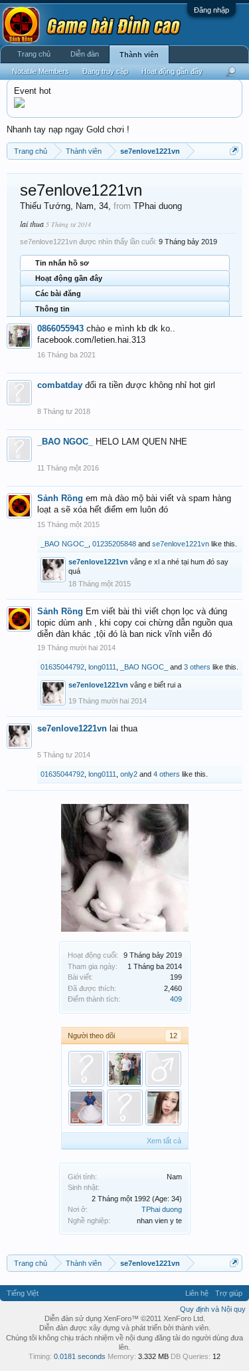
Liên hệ (196, 1293)
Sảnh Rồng (60, 498)
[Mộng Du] (86, 1107)
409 (176, 999)
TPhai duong (161, 1209)
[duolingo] (163, 1069)
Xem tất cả (164, 1141)
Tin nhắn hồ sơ (62, 263)
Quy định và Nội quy (213, 1309)
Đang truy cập (105, 71)
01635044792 (62, 667)
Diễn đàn (84, 54)
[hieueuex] (86, 1069)
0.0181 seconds (80, 1356)
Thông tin (52, 309)
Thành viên (139, 55)
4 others (166, 774)
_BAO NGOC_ (65, 442)
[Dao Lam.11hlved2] (163, 1107)
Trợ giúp (228, 1293)
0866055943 (60, 328)
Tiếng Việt (23, 1293)
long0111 (102, 667)
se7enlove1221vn (180, 544)
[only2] (125, 1107)
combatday (59, 385)
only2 (128, 774)
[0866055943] (125, 1069)
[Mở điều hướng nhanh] (234, 150)
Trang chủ (33, 54)
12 (173, 1036)
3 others (197, 667)
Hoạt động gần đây (68, 278)
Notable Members (40, 71)
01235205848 (114, 544)
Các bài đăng (58, 293)
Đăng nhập (211, 10)
